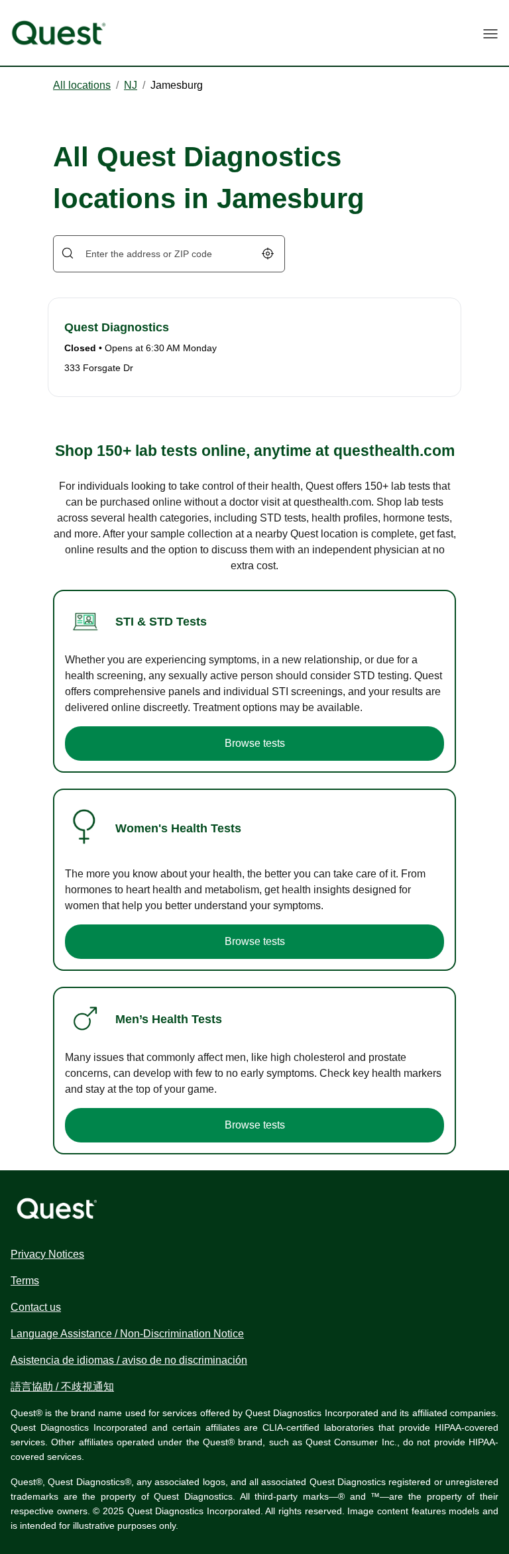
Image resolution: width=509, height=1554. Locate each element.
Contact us (36, 1307)
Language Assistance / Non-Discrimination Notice (127, 1333)
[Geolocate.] (267, 253)
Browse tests (255, 743)
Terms (25, 1280)
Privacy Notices (47, 1254)
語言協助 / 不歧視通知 (62, 1386)
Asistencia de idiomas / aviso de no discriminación (129, 1360)
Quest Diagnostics (116, 327)
